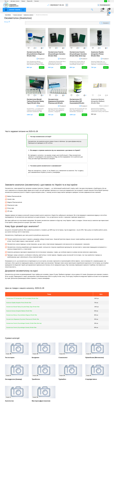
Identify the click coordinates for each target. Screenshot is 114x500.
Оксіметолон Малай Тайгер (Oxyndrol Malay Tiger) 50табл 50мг (35, 101)
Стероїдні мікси (91, 379)
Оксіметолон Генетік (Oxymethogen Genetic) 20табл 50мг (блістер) (78, 54)
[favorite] (28, 48)
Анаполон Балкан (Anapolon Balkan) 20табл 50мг (97, 101)
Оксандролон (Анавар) (13, 379)
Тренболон (36, 379)
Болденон (35, 357)
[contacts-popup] (66, 5)
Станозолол (63, 357)
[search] (92, 9)
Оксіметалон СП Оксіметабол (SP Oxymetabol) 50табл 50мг (77, 101)
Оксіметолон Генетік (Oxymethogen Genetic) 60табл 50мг (56, 54)
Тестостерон (9, 357)
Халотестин (9, 401)
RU (109, 1)
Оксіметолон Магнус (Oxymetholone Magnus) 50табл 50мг (35, 54)
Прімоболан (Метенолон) (94, 357)
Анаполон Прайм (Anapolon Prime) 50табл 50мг (97, 54)
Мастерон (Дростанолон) (41, 401)
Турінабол (62, 379)
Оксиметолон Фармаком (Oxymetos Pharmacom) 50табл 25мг (56, 101)
